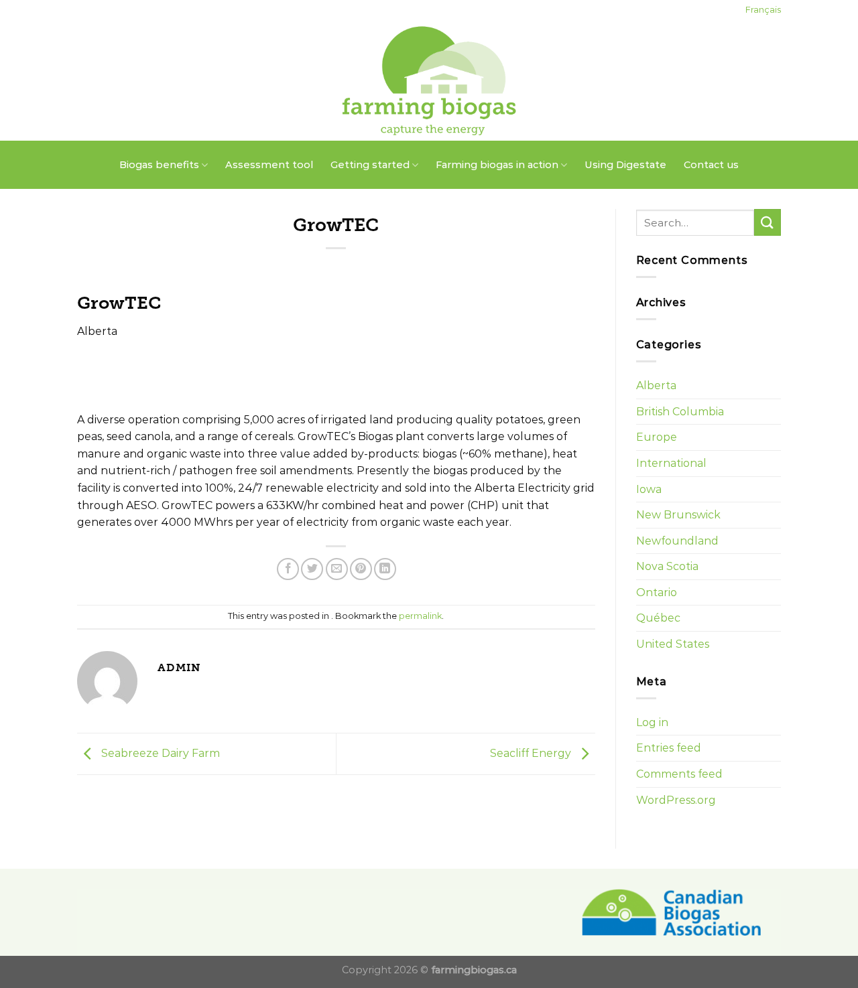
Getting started (370, 165)
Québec (658, 618)
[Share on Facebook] (288, 569)
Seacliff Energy (532, 753)
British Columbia (680, 411)
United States (672, 644)
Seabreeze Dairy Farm (159, 753)
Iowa (649, 489)
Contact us (711, 165)
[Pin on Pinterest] (361, 569)
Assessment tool (269, 165)
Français (763, 10)
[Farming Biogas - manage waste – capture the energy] (429, 80)
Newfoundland (677, 541)
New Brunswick (678, 514)
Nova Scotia (667, 566)
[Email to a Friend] (337, 569)
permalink (420, 616)
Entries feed (668, 748)
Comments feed (679, 774)
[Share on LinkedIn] (385, 569)
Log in (652, 722)
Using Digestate (625, 165)
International (671, 463)
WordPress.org (676, 800)
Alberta (656, 385)
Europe (656, 437)
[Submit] (767, 222)
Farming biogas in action (497, 165)
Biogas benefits (159, 165)
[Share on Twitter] (312, 569)
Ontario (656, 592)
